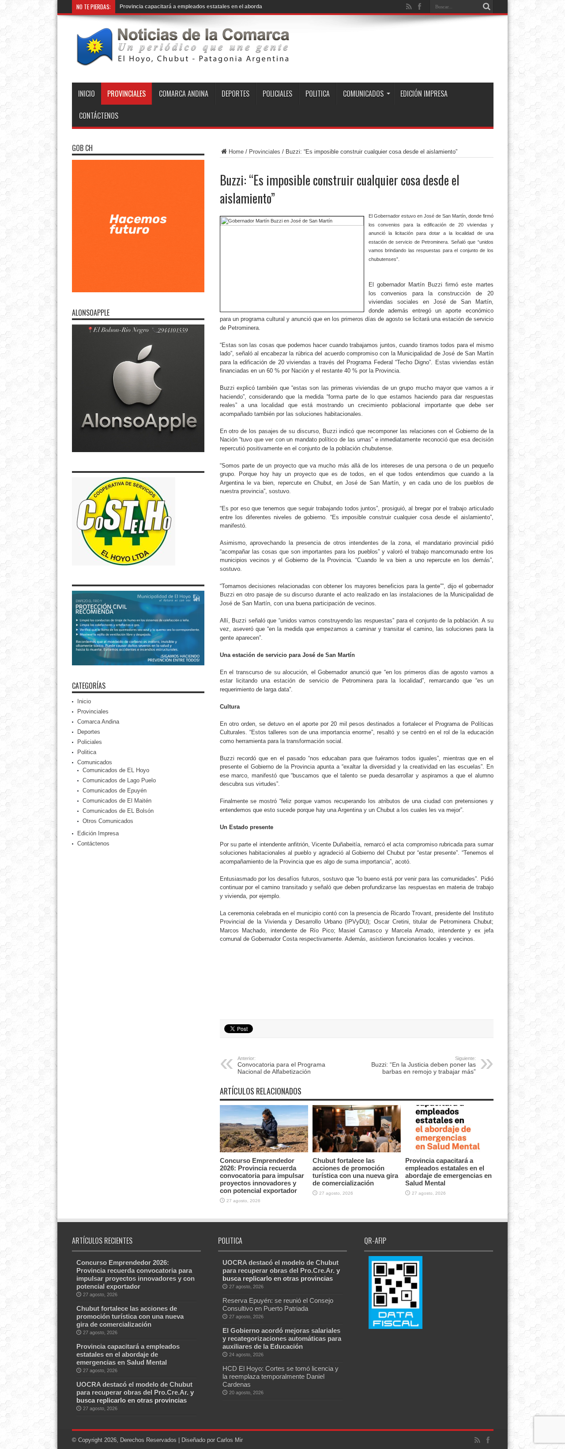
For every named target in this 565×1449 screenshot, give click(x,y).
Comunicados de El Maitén (117, 800)
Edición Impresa (424, 93)
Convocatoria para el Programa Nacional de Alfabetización (281, 1065)
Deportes (235, 93)
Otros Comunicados (108, 821)
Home (236, 151)
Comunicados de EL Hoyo (116, 770)
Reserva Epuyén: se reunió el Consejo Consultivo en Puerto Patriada (277, 1304)
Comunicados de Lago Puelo (119, 780)
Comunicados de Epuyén (115, 790)
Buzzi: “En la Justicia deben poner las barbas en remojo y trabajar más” (423, 1065)
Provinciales (126, 93)
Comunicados (363, 93)
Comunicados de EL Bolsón (118, 811)
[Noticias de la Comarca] (182, 60)
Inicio (86, 93)
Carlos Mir (230, 1440)
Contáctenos (98, 115)
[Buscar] (486, 6)
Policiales (277, 93)
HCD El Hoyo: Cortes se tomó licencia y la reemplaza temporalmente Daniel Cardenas (280, 1376)
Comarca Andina (183, 93)
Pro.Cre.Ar (170, 1392)
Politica (317, 93)
